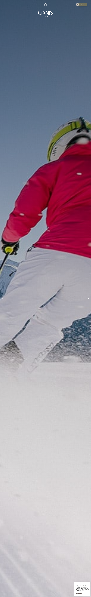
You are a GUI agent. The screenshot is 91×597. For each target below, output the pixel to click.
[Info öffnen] (77, 5)
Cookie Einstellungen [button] (79, 591)
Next (88, 298)
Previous (2, 298)
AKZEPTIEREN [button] (79, 593)
